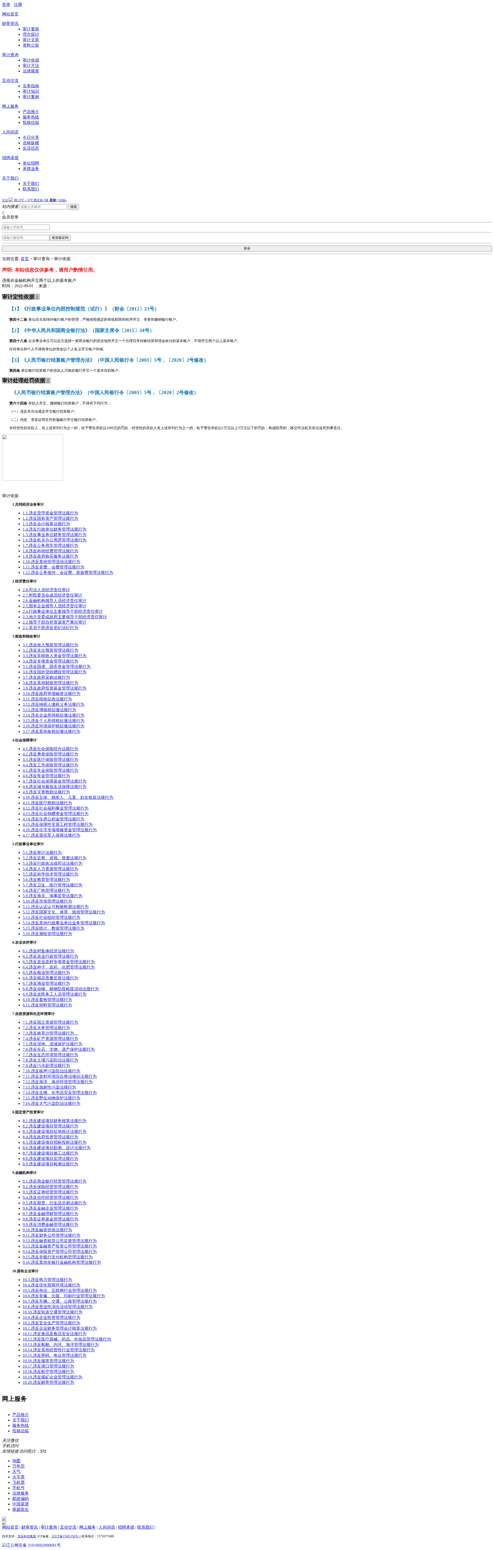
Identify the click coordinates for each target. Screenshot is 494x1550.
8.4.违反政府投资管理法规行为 (50, 1137)
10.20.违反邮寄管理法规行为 (48, 1382)
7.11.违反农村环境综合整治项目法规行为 (60, 1076)
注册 (18, 4)
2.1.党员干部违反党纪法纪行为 (50, 627)
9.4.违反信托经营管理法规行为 (50, 1197)
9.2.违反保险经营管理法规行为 (50, 1186)
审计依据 (31, 60)
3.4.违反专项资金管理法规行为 (50, 661)
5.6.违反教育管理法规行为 (46, 879)
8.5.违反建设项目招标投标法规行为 (54, 1142)
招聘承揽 (10, 158)
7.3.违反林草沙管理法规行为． (50, 1033)
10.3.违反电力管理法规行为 (47, 1279)
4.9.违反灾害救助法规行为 (46, 792)
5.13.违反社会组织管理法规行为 (51, 917)
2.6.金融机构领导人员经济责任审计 (54, 600)
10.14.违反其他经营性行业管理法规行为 (59, 1350)
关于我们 (10, 178)
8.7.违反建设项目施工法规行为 (50, 1153)
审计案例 (31, 97)
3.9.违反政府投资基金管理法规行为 (54, 688)
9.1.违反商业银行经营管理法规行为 (54, 1181)
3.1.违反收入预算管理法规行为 (50, 645)
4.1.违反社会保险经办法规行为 (50, 749)
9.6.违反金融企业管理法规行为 (50, 1208)
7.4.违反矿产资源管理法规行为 (50, 1038)
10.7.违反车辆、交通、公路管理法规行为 (60, 1301)
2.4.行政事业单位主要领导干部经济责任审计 (63, 611)
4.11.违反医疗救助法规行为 (47, 803)
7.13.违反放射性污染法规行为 (49, 1087)
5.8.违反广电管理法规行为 (46, 890)
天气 (16, 1471)
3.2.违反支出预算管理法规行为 (50, 650)
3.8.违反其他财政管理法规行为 (50, 683)
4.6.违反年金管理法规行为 (46, 776)
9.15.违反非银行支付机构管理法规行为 (58, 1257)
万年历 (18, 1466)
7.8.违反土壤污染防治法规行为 (50, 1060)
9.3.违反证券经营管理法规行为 (50, 1192)
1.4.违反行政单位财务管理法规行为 (54, 529)
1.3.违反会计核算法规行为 (46, 524)
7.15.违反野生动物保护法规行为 (51, 1098)
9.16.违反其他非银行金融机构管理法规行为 (62, 1262)
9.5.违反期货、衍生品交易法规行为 (54, 1203)
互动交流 (10, 80)
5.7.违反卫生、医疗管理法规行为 (52, 885)
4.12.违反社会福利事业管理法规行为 (56, 808)
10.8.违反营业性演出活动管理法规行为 (58, 1307)
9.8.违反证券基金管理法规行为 (50, 1219)
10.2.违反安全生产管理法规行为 (51, 1323)
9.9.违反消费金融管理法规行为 (50, 1224)
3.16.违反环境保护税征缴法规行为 (53, 726)
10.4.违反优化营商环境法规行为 (51, 1285)
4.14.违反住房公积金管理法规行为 (53, 819)
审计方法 (31, 65)
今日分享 (31, 137)
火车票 (18, 1477)
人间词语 (10, 132)
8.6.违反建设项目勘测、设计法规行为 (57, 1148)
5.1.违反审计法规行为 (42, 852)
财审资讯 (10, 23)
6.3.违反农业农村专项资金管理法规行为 (59, 962)
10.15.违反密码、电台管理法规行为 (54, 1355)
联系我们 (31, 189)
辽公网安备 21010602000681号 (33, 1545)
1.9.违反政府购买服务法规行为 (50, 556)
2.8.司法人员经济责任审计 (46, 590)
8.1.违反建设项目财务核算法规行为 (54, 1121)
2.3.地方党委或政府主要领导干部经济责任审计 (65, 617)
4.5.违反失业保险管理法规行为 (50, 770)
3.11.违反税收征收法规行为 (47, 699)
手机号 (18, 1488)
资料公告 (31, 45)
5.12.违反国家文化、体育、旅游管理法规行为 (64, 912)
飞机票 (18, 1482)
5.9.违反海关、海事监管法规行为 (52, 896)
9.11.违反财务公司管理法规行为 (51, 1235)
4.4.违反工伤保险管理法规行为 (50, 765)
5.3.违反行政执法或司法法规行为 (52, 863)
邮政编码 (20, 1498)
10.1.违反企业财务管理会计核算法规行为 (60, 1328)
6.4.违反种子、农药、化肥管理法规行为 (59, 967)
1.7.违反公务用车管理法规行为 (50, 545)
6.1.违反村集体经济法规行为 (48, 951)
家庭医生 (20, 1509)
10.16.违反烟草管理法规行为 (48, 1361)
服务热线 (31, 117)
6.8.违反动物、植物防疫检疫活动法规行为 (61, 989)
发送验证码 (60, 238)
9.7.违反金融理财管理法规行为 (50, 1214)
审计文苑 (31, 40)
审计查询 (10, 55)
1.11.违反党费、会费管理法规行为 (53, 567)
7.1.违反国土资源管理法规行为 (50, 1022)
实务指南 (31, 86)
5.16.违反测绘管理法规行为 (47, 933)
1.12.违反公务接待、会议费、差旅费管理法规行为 (68, 572)
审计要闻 (31, 29)
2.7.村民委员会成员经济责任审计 (52, 595)
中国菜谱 (20, 1504)
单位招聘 (31, 163)
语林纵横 (31, 143)
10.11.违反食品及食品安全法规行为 (54, 1334)
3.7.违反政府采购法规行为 (46, 677)
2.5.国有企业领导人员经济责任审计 (54, 606)
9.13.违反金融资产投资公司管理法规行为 (60, 1246)
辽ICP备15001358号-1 (66, 1536)
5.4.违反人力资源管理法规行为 (50, 869)
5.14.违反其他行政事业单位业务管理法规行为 (64, 923)
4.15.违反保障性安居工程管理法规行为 (58, 824)
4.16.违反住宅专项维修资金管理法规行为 (60, 830)
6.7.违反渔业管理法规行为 (46, 983)
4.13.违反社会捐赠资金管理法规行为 (56, 813)
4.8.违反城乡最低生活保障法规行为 (54, 786)
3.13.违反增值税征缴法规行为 (49, 710)
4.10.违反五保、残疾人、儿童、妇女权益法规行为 (68, 797)
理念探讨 (31, 34)
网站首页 (10, 14)
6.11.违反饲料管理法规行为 (47, 1005)
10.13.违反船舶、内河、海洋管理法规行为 (61, 1344)
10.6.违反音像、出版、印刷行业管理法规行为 (64, 1296)
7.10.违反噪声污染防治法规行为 (51, 1071)
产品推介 (31, 111)
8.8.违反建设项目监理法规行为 (50, 1158)
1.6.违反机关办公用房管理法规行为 (54, 540)
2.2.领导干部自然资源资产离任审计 (54, 622)
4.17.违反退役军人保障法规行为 (51, 835)
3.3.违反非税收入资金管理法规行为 (54, 656)
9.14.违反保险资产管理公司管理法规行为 (60, 1251)
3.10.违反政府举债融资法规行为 (51, 693)
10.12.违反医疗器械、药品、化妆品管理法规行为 (67, 1339)
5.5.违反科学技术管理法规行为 (50, 874)
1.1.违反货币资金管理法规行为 (50, 513)
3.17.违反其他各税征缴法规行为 (51, 731)
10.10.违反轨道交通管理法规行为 (52, 1312)
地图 (16, 1461)
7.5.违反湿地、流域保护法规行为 (52, 1044)
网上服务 (10, 106)
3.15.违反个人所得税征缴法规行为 (53, 720)
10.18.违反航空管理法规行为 (48, 1371)
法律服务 (20, 1493)
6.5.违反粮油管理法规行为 (46, 972)
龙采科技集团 (27, 1536)
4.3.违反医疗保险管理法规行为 (50, 759)
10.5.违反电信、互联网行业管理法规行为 (60, 1290)
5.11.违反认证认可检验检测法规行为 (56, 906)
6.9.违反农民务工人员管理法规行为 (54, 994)
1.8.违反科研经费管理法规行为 (50, 551)
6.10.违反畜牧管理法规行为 (47, 999)
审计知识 (31, 91)
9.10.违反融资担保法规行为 (47, 1230)
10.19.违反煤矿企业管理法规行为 (52, 1377)
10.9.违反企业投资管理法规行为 (51, 1317)
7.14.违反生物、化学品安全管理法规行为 (60, 1092)
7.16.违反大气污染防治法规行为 (51, 1103)
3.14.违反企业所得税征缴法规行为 (53, 715)
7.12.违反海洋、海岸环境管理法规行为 (58, 1082)
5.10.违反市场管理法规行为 (47, 901)
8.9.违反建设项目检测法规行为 (50, 1164)
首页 (25, 259)
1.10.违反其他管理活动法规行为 (51, 562)
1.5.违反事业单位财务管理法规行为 (54, 534)
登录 (6, 4)
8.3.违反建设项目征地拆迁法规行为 (54, 1131)
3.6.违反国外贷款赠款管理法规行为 (54, 672)
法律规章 (31, 71)
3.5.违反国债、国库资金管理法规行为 (57, 666)
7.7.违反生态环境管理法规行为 (50, 1055)
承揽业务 (31, 168)
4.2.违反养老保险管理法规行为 (50, 754)
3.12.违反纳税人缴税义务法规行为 (53, 704)
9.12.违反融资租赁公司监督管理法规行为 (60, 1241)
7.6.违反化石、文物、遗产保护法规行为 (59, 1049)
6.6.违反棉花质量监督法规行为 (50, 978)
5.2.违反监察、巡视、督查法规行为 (54, 858)
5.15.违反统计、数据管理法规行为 (53, 928)
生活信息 (31, 148)
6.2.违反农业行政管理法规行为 (50, 956)
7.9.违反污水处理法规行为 (46, 1065)
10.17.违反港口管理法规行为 (48, 1366)
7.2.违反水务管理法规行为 (46, 1028)
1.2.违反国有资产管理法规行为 (50, 518)
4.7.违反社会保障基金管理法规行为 (54, 781)
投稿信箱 (31, 122)
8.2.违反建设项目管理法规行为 (50, 1126)
